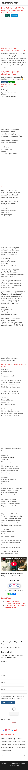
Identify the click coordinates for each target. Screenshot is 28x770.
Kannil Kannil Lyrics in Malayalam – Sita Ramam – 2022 (15, 606)
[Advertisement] (14, 33)
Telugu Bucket (10, 2)
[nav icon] (23, 2)
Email (3, 682)
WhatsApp (11, 82)
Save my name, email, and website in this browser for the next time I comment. (13, 697)
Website (3, 689)
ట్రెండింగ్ (14, 15)
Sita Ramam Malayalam (13, 647)
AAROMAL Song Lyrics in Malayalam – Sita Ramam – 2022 (15, 602)
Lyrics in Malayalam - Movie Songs (12, 643)
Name (3, 675)
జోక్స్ (7, 15)
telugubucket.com (5, 187)
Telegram (4, 82)
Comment (4, 661)
